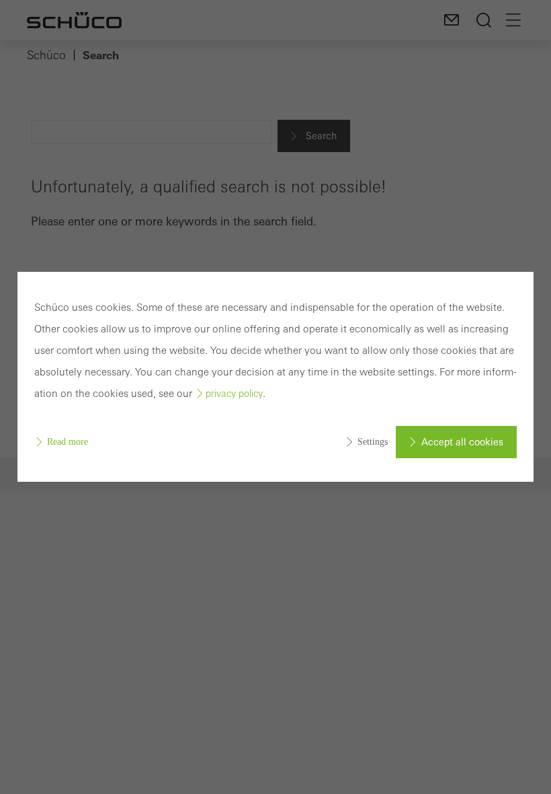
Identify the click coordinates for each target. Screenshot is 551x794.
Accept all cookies (462, 442)
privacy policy (234, 393)
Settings (372, 442)
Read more (67, 442)
